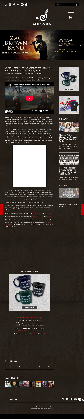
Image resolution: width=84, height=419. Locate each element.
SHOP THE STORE (29, 271)
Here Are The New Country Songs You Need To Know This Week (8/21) (67, 171)
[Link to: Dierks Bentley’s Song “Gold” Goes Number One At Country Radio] (14, 384)
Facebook (49, 213)
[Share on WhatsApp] (29, 366)
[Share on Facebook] (10, 366)
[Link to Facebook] (13, 4)
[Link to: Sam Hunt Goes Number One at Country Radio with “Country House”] (44, 384)
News (20, 73)
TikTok (31, 334)
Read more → (67, 148)
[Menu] (71, 10)
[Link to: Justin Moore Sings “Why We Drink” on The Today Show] (26, 384)
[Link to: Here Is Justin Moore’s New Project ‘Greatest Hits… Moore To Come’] (20, 384)
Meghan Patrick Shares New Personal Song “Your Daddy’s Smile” (68, 138)
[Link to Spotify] (22, 4)
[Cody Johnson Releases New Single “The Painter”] (82, 209)
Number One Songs (28, 73)
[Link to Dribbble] (26, 4)
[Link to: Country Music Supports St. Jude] (50, 384)
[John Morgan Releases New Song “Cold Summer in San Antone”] (1, 209)
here (26, 205)
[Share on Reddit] (39, 366)
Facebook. (49, 216)
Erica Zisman (38, 73)
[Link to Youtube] (17, 4)
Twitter (41, 213)
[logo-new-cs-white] (42, 15)
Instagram (35, 213)
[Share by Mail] (49, 366)
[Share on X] (20, 366)
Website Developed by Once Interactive (42, 408)
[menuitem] (71, 10)
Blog (17, 73)
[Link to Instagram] (5, 4)
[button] (42, 45)
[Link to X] (9, 4)
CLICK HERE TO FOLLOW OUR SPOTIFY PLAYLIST (29, 330)
